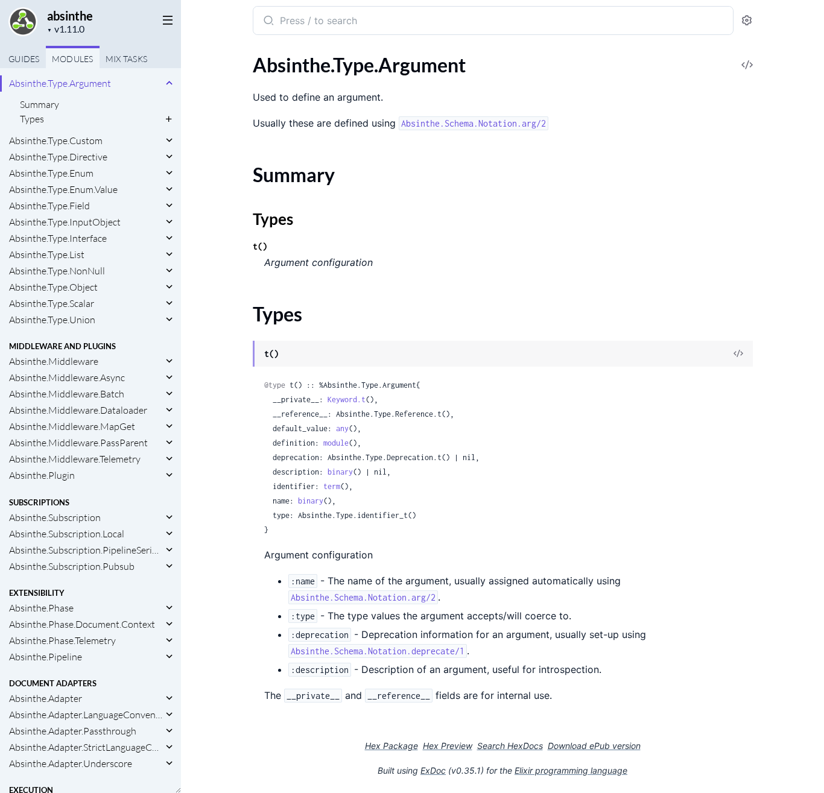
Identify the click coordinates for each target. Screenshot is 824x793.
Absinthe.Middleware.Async (67, 377)
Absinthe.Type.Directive (58, 157)
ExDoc (433, 770)
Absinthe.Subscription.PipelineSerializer (86, 550)
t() (260, 246)
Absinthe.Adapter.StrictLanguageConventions (86, 747)
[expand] (169, 83)
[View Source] (738, 354)
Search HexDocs (510, 746)
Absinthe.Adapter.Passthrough (72, 731)
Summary (39, 104)
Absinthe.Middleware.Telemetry (75, 459)
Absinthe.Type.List (46, 254)
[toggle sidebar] (165, 19)
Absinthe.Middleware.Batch (66, 394)
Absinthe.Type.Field (49, 206)
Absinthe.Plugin (42, 475)
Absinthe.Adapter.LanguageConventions (86, 715)
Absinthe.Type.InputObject (65, 222)
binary (340, 471)
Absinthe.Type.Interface (58, 238)
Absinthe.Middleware (53, 361)
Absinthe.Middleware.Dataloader (78, 410)
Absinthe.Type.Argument (60, 83)
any (342, 428)
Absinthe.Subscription (55, 517)
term (331, 486)
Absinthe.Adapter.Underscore (70, 763)
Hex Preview (447, 746)
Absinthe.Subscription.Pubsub (72, 566)
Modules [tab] (72, 59)
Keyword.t (347, 399)
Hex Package (391, 746)
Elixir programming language (571, 770)
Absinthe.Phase (41, 608)
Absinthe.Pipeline (45, 657)
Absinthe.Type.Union (52, 320)
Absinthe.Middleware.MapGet (72, 426)
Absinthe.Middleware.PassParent (78, 443)
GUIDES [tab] (24, 59)
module (336, 442)
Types (32, 119)
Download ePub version (594, 746)
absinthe (70, 15)
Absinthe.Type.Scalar (51, 303)
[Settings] (747, 21)
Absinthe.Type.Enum (51, 173)
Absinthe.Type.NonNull (57, 271)
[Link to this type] (241, 354)
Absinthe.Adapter (45, 698)
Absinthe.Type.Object (53, 287)
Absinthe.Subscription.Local (66, 534)
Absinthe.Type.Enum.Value (63, 189)
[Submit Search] (267, 21)
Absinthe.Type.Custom (56, 140)
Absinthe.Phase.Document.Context (82, 624)
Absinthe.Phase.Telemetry (62, 640)
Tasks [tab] (127, 59)
